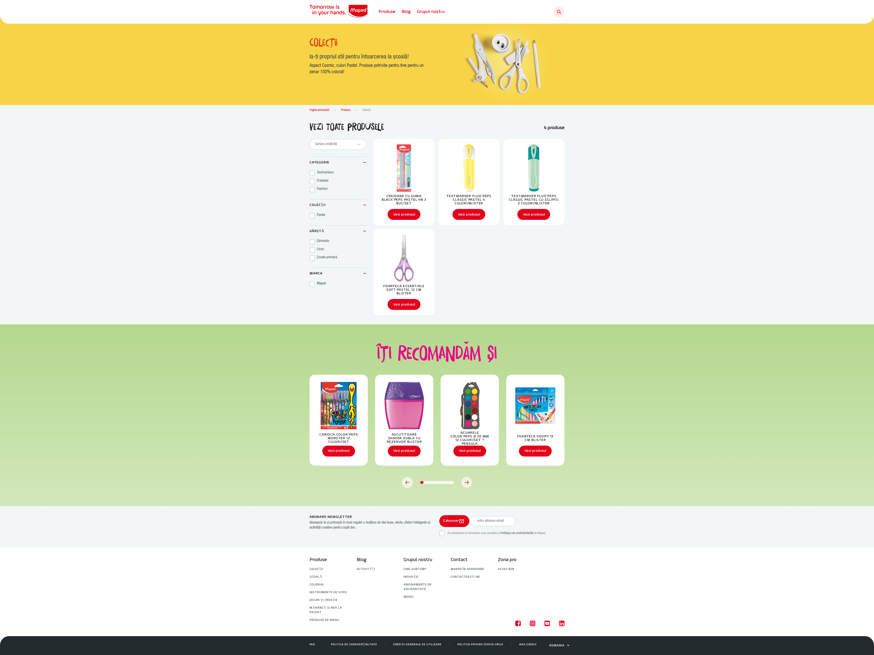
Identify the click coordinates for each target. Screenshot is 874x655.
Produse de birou (324, 620)
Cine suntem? (415, 569)
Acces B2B (506, 569)
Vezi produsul (339, 451)
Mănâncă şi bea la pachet (326, 610)
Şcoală (316, 577)
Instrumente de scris (328, 592)
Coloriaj (317, 584)
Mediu (409, 597)
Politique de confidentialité (517, 533)
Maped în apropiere (467, 569)
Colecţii (316, 569)
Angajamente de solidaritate (418, 587)
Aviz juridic (528, 644)
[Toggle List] (359, 144)
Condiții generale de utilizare (417, 644)
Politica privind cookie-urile (480, 644)
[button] (338, 173)
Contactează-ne (465, 577)
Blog (406, 12)
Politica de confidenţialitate (354, 644)
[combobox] (334, 144)
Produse (387, 12)
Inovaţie (411, 577)
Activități (366, 569)
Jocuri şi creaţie (324, 600)
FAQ (312, 644)
